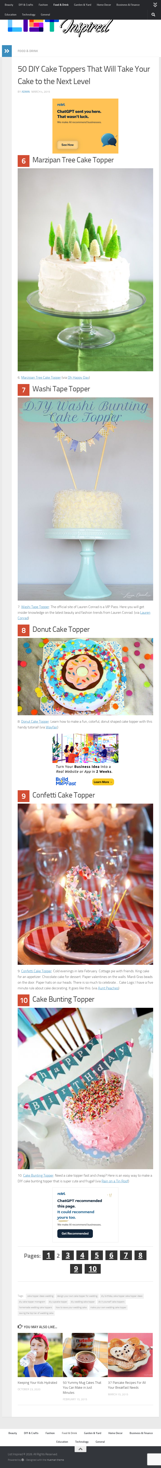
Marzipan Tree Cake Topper (41, 377)
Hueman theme (55, 1459)
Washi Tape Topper (35, 607)
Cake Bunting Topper (38, 1175)
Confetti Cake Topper (36, 971)
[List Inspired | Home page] (60, 27)
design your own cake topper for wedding (77, 1296)
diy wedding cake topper (83, 1301)
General (45, 14)
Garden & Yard (82, 4)
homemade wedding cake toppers (35, 1307)
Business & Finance (128, 4)
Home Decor (104, 4)
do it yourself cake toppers (111, 1301)
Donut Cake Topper (35, 721)
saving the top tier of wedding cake (36, 1313)
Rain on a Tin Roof (115, 1181)
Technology (28, 14)
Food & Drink (61, 4)
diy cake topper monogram (32, 1301)
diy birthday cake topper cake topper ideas (122, 1296)
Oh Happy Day (78, 377)
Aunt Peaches (108, 988)
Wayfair (51, 727)
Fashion (43, 4)
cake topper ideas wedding (40, 1296)
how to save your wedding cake (71, 1307)
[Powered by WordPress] (22, 1460)
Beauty (9, 4)
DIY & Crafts (26, 4)
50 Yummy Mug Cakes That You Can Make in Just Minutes (82, 1388)
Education (10, 14)
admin (26, 91)
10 (93, 1268)
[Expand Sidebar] (7, 51)
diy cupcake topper (58, 1301)
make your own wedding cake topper (108, 1307)
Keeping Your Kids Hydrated (37, 1383)
